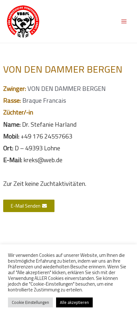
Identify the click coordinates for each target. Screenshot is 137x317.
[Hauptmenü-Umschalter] (124, 21)
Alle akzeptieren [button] (74, 302)
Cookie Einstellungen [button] (30, 302)
